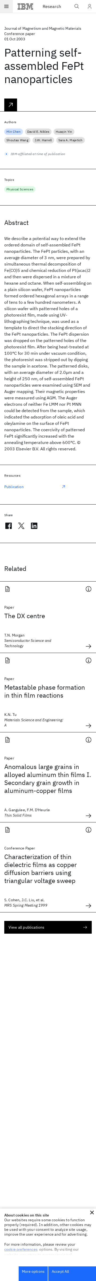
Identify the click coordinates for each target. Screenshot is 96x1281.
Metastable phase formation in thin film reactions (44, 691)
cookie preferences (21, 1249)
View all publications (26, 927)
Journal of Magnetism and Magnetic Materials (42, 28)
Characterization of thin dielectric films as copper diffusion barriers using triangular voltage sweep (40, 869)
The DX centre (24, 616)
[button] (92, 1212)
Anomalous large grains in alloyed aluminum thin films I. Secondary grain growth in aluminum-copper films (47, 779)
